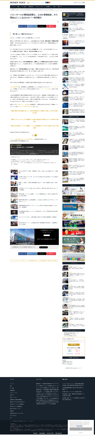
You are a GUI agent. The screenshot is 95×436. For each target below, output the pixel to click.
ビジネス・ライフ (39, 6)
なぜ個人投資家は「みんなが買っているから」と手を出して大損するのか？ (27, 161)
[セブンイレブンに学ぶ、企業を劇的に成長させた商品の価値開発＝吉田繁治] (14, 218)
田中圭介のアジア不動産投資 (16, 406)
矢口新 (42, 394)
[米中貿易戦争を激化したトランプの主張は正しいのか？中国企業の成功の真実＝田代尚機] (14, 212)
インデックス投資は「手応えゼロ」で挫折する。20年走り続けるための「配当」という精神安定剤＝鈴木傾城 (76, 105)
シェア (21, 26)
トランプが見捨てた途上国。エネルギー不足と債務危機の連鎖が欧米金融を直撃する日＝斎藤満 (76, 147)
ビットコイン (43, 393)
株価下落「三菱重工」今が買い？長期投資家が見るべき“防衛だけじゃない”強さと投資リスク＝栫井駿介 (76, 73)
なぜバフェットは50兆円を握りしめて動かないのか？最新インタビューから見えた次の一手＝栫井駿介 (76, 42)
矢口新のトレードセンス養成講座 (17, 404)
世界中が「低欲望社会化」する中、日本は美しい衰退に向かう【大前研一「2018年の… (76, 313)
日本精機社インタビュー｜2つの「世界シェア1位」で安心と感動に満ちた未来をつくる (30, 159)
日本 (55, 394)
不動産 (49, 260)
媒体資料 (64, 360)
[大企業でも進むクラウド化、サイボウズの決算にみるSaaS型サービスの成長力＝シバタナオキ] (14, 177)
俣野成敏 (49, 383)
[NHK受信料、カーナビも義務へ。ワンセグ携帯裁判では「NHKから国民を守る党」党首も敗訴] (14, 195)
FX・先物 (24, 6)
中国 (53, 387)
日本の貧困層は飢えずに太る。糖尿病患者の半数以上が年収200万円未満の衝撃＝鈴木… (77, 306)
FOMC (38, 393)
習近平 (39, 402)
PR (10, 417)
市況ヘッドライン (13, 397)
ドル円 (47, 400)
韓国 (44, 403)
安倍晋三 (56, 398)
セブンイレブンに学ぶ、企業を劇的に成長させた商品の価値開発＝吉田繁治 (37, 217)
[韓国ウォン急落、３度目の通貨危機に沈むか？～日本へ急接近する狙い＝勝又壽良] (14, 183)
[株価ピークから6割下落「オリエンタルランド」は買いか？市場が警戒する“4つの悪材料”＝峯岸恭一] (65, 167)
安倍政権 (50, 385)
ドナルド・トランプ (52, 396)
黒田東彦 (45, 383)
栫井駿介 (55, 260)
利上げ (46, 396)
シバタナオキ (41, 387)
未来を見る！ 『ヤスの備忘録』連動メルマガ (46, 391)
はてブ (31, 26)
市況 (54, 6)
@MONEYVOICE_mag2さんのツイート (74, 368)
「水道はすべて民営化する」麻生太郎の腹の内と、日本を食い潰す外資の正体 (76, 319)
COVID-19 (38, 394)
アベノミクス (48, 403)
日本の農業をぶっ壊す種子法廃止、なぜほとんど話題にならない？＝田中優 (76, 325)
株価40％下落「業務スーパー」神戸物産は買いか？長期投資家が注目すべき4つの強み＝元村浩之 (77, 127)
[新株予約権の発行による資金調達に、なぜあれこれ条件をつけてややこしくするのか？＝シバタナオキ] (14, 201)
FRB (52, 403)
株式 (18, 6)
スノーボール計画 (45, 88)
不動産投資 (30, 6)
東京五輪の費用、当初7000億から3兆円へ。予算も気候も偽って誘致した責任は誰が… (77, 300)
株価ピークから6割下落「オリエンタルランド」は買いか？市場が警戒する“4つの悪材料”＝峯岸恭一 (77, 166)
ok (80, 429)
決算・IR (60, 6)
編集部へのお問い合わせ (67, 362)
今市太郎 (52, 402)
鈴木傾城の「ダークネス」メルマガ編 (46, 398)
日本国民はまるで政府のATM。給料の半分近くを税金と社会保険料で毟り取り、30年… (76, 294)
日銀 (45, 400)
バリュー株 (20, 260)
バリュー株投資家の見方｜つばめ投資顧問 (21, 139)
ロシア (41, 383)
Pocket (51, 26)
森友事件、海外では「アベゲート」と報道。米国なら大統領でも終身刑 (76, 268)
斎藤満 (54, 403)
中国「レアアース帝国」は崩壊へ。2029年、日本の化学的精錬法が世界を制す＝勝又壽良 (76, 29)
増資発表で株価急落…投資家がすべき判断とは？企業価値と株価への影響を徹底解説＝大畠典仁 (76, 160)
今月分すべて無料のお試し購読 (25, 106)
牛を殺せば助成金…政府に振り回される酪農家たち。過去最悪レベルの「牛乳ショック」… (76, 275)
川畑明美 (51, 389)
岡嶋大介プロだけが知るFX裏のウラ (17, 401)
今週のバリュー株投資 (23, 104)
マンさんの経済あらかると (49, 394)
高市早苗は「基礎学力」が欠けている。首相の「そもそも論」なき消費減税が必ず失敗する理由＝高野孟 (76, 92)
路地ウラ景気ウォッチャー (15, 408)
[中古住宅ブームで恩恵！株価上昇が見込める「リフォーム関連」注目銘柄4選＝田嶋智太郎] (65, 121)
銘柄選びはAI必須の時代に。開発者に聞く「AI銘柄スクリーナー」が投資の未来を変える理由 (75, 15)
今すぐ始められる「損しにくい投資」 (37, 2)
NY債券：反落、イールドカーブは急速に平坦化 (72, 391)
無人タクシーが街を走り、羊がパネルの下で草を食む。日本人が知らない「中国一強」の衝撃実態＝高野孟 (76, 98)
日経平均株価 (44, 402)
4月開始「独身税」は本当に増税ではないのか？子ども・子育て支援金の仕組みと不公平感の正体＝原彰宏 (77, 173)
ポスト (42, 26)
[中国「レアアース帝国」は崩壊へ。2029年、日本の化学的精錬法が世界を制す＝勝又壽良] (65, 134)
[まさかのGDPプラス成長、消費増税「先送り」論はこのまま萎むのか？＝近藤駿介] (14, 172)
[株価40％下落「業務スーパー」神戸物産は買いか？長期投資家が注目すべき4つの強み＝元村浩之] (65, 128)
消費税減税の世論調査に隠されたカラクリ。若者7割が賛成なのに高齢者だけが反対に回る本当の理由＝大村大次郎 (77, 111)
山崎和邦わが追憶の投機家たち (16, 399)
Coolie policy (79, 426)
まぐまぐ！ (31, 421)
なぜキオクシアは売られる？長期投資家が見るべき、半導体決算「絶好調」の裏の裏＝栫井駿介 (76, 86)
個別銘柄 (38, 383)
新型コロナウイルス (44, 385)
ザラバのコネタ (13, 415)
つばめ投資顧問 (14, 86)
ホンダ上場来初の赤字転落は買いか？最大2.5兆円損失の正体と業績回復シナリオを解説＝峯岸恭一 (77, 153)
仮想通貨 (55, 389)
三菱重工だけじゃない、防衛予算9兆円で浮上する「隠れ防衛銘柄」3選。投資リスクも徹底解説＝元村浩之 (77, 140)
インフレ (49, 387)
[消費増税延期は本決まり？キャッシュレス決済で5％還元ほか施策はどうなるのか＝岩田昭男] (14, 206)
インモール (13, 260)
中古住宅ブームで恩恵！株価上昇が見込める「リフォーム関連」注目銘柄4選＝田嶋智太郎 (77, 121)
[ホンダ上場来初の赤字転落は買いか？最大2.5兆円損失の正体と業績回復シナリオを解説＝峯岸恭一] (65, 154)
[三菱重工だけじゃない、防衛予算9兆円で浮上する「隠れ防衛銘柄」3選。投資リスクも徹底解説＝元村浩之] (65, 141)
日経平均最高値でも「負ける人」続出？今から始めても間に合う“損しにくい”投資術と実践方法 (77, 23)
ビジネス (81, 50)
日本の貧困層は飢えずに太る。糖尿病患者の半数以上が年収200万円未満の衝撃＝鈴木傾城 (76, 66)
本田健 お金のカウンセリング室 (16, 413)
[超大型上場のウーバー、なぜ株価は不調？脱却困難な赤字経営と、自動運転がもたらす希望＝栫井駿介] (14, 223)
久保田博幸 (41, 400)
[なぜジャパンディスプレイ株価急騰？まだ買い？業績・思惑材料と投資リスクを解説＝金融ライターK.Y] (65, 180)
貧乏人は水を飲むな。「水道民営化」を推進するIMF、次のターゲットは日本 (76, 54)
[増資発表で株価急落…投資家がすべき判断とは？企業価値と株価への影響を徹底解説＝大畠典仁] (65, 160)
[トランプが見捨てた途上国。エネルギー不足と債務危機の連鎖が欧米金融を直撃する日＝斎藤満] (65, 147)
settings (81, 432)
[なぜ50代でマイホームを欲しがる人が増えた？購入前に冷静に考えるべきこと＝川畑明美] (14, 189)
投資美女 (12, 411)
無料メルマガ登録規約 (67, 338)
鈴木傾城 (49, 402)
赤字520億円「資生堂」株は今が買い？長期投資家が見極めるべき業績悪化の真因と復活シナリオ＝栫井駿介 (76, 60)
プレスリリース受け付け (67, 364)
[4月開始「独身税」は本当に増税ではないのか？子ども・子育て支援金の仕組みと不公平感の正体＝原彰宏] (65, 173)
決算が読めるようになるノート (52, 393)
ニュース (13, 6)
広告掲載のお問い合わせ (67, 361)
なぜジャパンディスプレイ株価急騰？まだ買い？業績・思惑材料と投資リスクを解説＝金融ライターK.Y (76, 179)
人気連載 (48, 6)
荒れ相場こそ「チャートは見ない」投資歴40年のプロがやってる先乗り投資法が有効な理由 (76, 36)
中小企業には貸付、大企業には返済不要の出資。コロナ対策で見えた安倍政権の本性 (76, 287)
